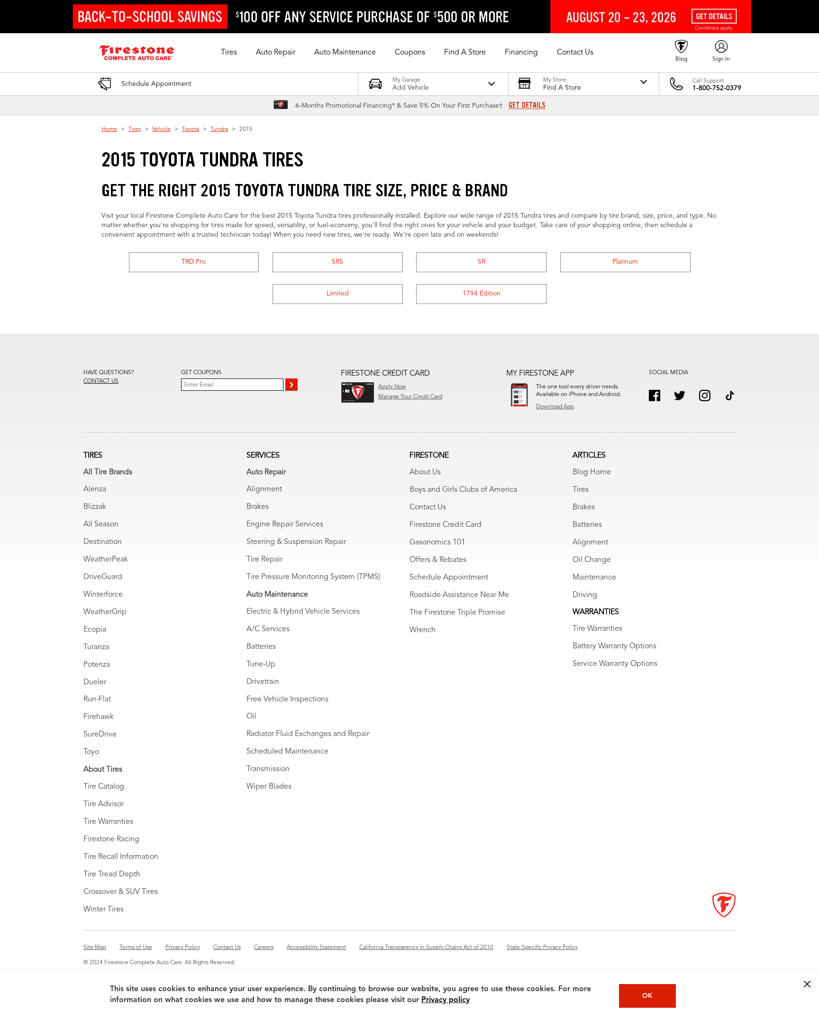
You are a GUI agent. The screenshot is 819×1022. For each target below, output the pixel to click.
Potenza (96, 665)
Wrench (423, 630)
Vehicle (161, 129)
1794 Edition (481, 293)
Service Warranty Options (615, 664)
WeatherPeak (105, 559)
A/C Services (268, 629)
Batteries (261, 647)
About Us (425, 472)
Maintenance (594, 577)
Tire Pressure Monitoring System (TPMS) (313, 577)
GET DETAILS (527, 105)
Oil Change (592, 560)
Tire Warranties (108, 822)
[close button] (807, 984)
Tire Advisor (103, 804)
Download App (555, 407)
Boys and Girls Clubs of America (463, 490)
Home (109, 129)
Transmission (268, 769)
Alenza (94, 489)
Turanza (96, 647)
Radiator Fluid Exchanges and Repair (307, 734)
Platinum (625, 261)
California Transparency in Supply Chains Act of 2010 (426, 947)
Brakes (257, 507)
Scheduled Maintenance (287, 751)
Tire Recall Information (120, 857)
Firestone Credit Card (446, 525)
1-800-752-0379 (716, 88)
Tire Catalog (103, 787)
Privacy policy (445, 1000)
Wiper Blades (268, 787)
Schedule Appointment (449, 577)
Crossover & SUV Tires (120, 892)
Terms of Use (135, 947)
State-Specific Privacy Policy (542, 947)
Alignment (264, 489)
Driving (585, 595)
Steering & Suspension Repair (296, 542)
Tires (134, 129)
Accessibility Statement (316, 947)
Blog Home (592, 472)
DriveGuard (102, 577)
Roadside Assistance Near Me (459, 595)
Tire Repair (264, 559)
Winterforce (103, 594)
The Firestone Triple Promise (457, 613)
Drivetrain (262, 682)
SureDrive (100, 734)
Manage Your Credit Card (410, 397)
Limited (338, 293)
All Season (100, 524)
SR (481, 261)
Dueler (94, 682)
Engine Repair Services (284, 524)
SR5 (337, 261)
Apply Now (392, 387)
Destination (102, 542)
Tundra (219, 129)
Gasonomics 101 (437, 542)
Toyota (190, 129)
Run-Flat (97, 699)
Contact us (100, 381)
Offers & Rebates (438, 560)
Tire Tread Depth (111, 874)
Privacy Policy (182, 947)
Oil (251, 716)
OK (647, 996)
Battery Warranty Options (614, 646)
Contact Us (428, 507)
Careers (263, 947)
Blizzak (94, 507)
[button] (229, 52)
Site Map (94, 947)
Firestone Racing (111, 839)
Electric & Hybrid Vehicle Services (303, 612)
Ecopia (94, 630)
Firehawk (98, 717)
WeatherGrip (105, 612)
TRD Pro (194, 261)
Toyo (91, 752)
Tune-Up (260, 664)
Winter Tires (103, 909)
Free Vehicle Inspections (287, 699)
